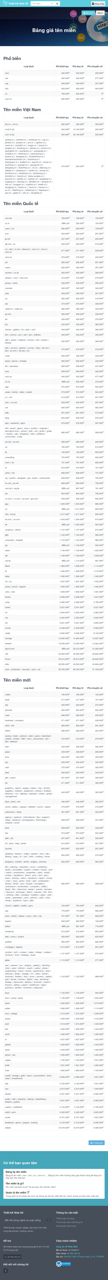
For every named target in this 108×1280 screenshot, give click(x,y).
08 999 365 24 (13, 1256)
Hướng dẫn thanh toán (66, 1226)
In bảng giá (97, 1142)
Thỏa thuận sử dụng (65, 1218)
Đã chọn (89, 12)
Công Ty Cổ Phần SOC (67, 1246)
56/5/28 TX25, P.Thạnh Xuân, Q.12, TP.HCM (84, 1256)
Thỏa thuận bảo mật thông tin (69, 1222)
